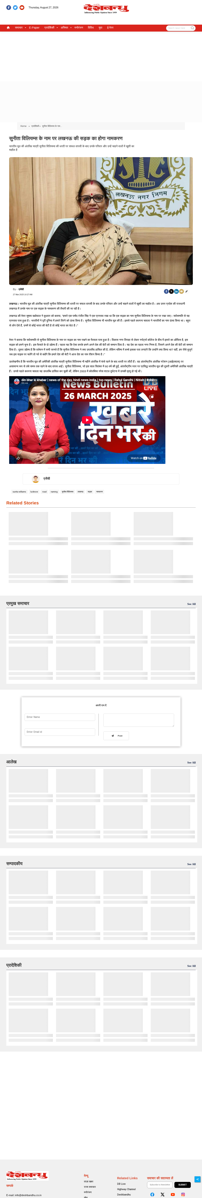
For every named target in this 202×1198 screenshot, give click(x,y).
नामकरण (99, 492)
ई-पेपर (110, 27)
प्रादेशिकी (49, 27)
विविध (91, 27)
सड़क (90, 492)
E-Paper (34, 27)
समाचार (19, 27)
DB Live (121, 1183)
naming (54, 492)
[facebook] (8, 7)
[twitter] (15, 7)
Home (24, 126)
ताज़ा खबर (88, 1181)
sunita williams (19, 492)
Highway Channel (126, 1189)
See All (191, 604)
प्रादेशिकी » (36, 126)
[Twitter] (171, 291)
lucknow (34, 492)
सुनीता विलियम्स (67, 492)
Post (119, 736)
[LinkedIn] (176, 291)
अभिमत (64, 27)
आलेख (11, 761)
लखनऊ (80, 492)
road (44, 492)
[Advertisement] (101, 55)
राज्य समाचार (90, 1186)
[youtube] (22, 7)
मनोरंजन (78, 27)
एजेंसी (21, 289)
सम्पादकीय (14, 863)
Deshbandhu (124, 1194)
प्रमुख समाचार (17, 603)
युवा (100, 27)
